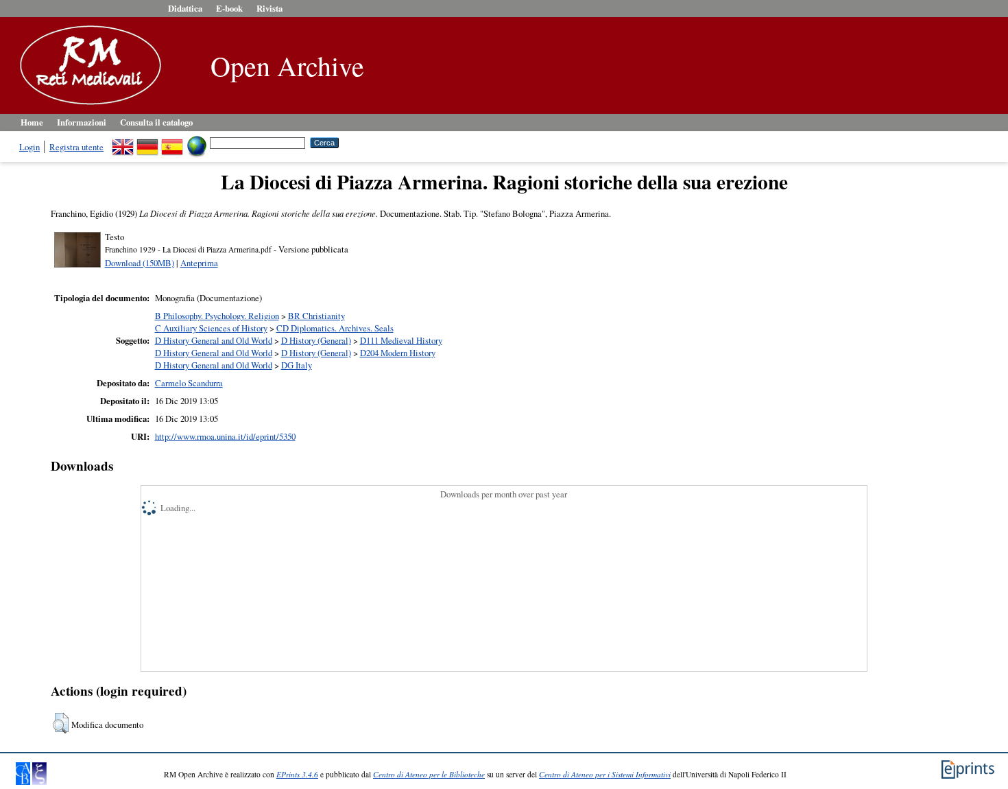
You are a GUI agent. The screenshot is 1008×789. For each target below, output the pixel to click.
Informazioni (81, 122)
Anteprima (199, 263)
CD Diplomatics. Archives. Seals (335, 328)
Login (29, 147)
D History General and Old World (213, 340)
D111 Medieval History (401, 340)
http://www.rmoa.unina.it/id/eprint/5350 (225, 436)
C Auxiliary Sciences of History (211, 328)
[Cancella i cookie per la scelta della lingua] (197, 142)
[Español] (172, 142)
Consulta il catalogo (156, 122)
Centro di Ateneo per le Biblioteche (429, 774)
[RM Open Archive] (87, 105)
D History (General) (316, 340)
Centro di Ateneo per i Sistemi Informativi (605, 774)
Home (32, 122)
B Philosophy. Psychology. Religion (217, 315)
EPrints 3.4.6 (297, 774)
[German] (147, 142)
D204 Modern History (397, 352)
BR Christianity (316, 315)
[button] (61, 723)
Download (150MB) (139, 263)
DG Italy (296, 365)
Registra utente (76, 147)
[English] (123, 142)
